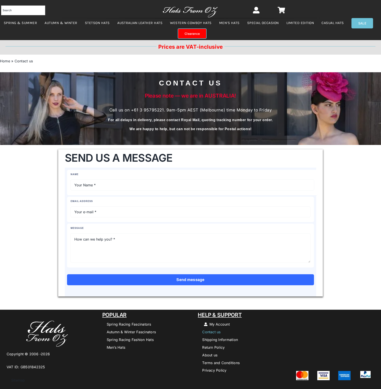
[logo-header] (190, 4)
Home (5, 61)
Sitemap (16, 380)
